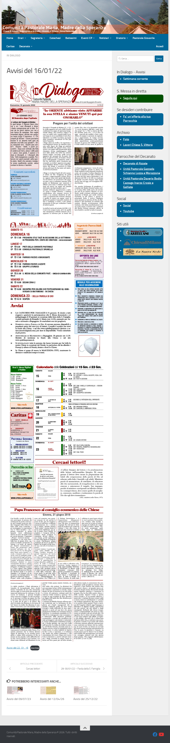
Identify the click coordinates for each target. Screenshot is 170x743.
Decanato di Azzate (135, 163)
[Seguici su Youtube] (161, 734)
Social (127, 205)
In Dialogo (13, 55)
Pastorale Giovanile (144, 38)
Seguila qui (130, 98)
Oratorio (121, 38)
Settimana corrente (135, 79)
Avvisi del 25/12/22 (85, 699)
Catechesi (55, 38)
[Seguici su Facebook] (155, 734)
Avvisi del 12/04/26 (52, 699)
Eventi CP (86, 38)
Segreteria (36, 38)
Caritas (10, 46)
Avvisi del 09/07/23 (19, 699)
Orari (21, 38)
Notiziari (104, 38)
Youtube (128, 211)
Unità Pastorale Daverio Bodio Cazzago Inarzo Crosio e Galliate (142, 183)
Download (35, 647)
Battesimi (71, 38)
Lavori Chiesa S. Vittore (138, 145)
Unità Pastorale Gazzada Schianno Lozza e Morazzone (141, 171)
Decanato (24, 46)
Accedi (160, 46)
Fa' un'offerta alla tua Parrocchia (137, 119)
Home (9, 38)
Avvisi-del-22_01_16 (17, 647)
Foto (126, 139)
